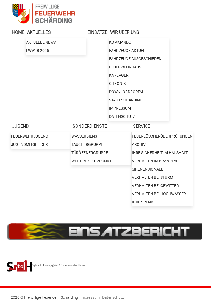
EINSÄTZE (97, 32)
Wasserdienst (85, 136)
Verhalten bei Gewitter (155, 185)
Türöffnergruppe (89, 152)
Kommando (120, 42)
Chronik (117, 83)
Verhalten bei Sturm (152, 177)
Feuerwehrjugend (29, 136)
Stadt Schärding (126, 100)
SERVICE (141, 126)
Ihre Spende (144, 202)
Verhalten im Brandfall (156, 161)
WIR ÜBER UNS (124, 32)
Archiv (139, 144)
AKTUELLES (39, 32)
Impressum (120, 108)
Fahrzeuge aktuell (128, 50)
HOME (18, 32)
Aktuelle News (41, 42)
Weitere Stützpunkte (92, 161)
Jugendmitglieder (29, 144)
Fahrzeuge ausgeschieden (135, 59)
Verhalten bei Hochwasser (159, 194)
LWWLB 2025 (37, 50)
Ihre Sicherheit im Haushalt (160, 152)
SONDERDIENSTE (90, 126)
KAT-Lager (119, 75)
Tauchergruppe (87, 144)
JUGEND (20, 126)
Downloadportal (126, 92)
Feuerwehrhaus (125, 67)
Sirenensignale (147, 169)
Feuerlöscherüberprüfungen (162, 136)
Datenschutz (122, 116)
